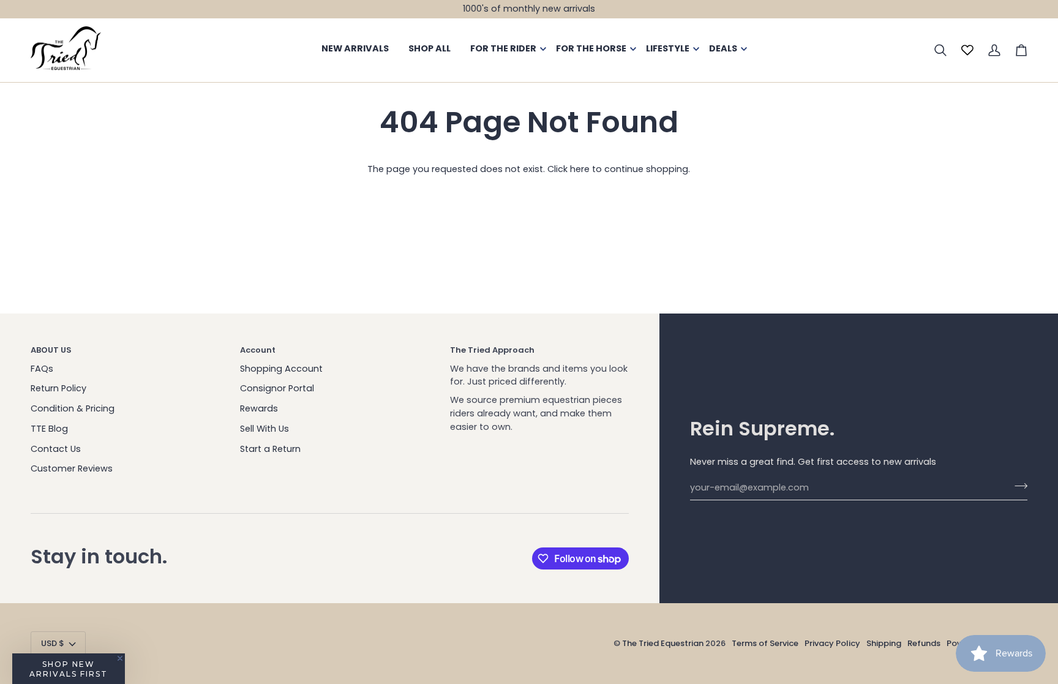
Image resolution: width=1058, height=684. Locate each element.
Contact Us (56, 449)
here (580, 169)
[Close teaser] (120, 658)
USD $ (52, 643)
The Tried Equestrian (662, 643)
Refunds (923, 643)
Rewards (259, 408)
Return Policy (58, 388)
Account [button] (258, 350)
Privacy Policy (832, 643)
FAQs (42, 369)
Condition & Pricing (72, 408)
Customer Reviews (72, 468)
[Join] (1017, 486)
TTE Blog (49, 429)
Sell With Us (264, 429)
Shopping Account (281, 369)
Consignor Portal (277, 388)
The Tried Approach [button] (492, 350)
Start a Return (270, 449)
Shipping (883, 643)
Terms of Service (765, 643)
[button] (68, 668)
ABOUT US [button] (51, 350)
